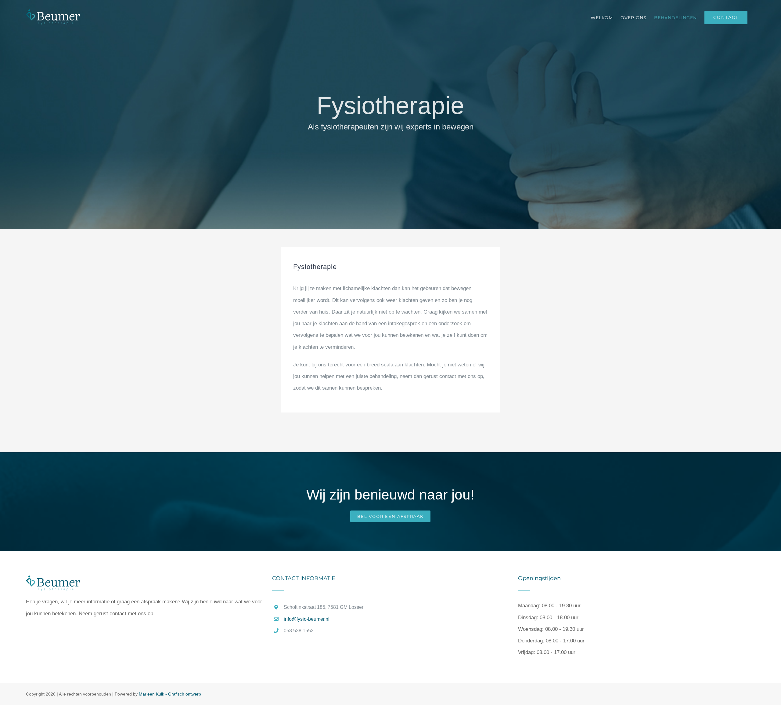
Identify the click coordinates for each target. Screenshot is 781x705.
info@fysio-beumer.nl (306, 619)
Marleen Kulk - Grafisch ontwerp (170, 694)
